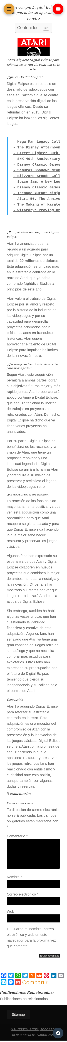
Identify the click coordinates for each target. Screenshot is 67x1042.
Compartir (35, 982)
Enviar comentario (49, 955)
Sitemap (18, 1014)
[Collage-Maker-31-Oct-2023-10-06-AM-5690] (34, 55)
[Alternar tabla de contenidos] (44, 28)
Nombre (14, 877)
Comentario (17, 836)
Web (10, 912)
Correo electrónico (22, 894)
